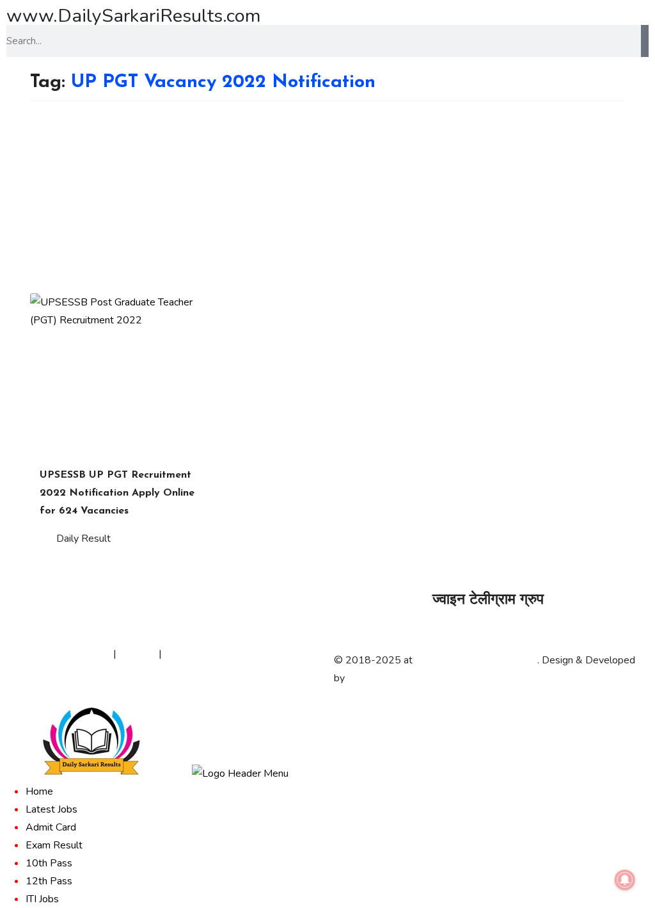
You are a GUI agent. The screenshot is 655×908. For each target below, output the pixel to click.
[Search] (645, 41)
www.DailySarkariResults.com (133, 15)
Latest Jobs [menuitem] (51, 809)
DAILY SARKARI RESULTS (476, 660)
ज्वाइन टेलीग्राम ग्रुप (488, 600)
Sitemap (137, 654)
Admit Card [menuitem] (51, 827)
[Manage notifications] (625, 880)
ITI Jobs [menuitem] (42, 899)
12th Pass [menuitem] (49, 881)
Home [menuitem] (39, 791)
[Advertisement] (327, 197)
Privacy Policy (80, 654)
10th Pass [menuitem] (49, 863)
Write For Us (193, 654)
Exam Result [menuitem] (54, 845)
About (27, 654)
